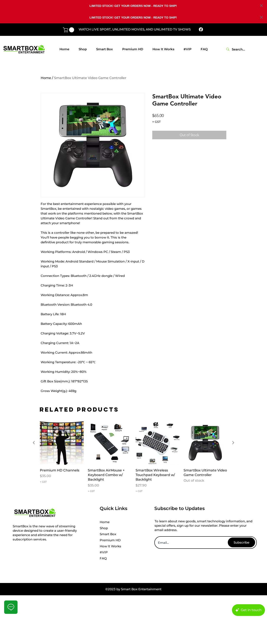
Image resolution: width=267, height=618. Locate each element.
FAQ (103, 558)
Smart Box (108, 534)
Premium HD (110, 540)
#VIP (104, 552)
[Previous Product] (33, 442)
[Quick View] (62, 443)
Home (46, 78)
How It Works (110, 546)
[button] (69, 29)
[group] (133, 457)
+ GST (156, 122)
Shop (104, 528)
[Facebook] (201, 29)
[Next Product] (233, 442)
